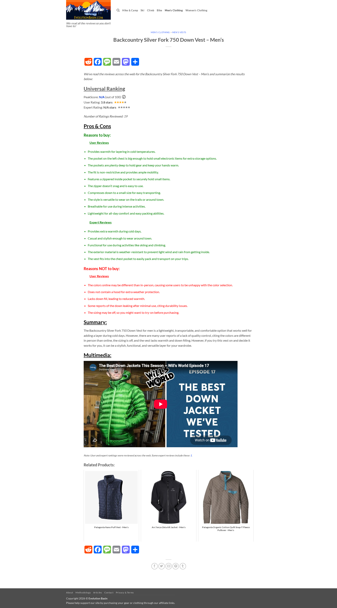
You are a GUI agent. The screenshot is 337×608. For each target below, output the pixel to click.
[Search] (118, 10)
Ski (142, 10)
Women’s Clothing (196, 10)
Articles (97, 592)
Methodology (83, 592)
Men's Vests (179, 32)
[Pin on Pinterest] (175, 566)
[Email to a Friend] (168, 566)
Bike (159, 10)
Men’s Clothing (174, 10)
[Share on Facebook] (154, 566)
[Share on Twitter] (161, 566)
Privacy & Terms (125, 592)
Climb (150, 10)
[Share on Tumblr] (183, 566)
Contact (108, 592)
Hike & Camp (130, 10)
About (69, 592)
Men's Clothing (160, 32)
